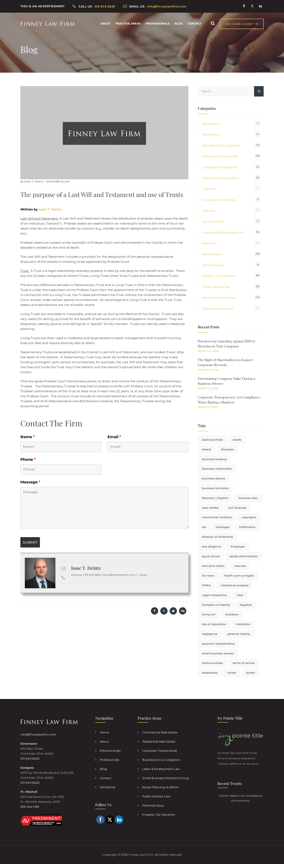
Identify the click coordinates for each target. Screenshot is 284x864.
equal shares (211, 556)
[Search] (213, 23)
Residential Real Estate (218, 297)
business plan (248, 498)
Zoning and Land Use (217, 308)
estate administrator (244, 556)
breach (206, 449)
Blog (179, 23)
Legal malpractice (214, 595)
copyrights (249, 517)
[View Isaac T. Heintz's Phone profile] (63, 577)
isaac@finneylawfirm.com (119, 574)
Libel (239, 595)
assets (237, 439)
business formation (215, 488)
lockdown (232, 614)
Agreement (210, 124)
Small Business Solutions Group (165, 778)
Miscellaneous (212, 254)
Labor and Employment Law (222, 232)
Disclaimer (108, 787)
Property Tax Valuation (218, 276)
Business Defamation (217, 468)
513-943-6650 (30, 758)
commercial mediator (217, 517)
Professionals (158, 23)
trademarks (210, 672)
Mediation (209, 243)
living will (208, 614)
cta (204, 527)
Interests (208, 211)
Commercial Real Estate (219, 156)
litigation (246, 604)
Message (30, 482)
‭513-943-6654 (92, 574)
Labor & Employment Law (161, 769)
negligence (209, 633)
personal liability (238, 633)
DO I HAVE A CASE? (239, 24)
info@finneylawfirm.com (38, 734)
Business (227, 449)
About (105, 23)
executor (240, 565)
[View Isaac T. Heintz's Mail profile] (63, 568)
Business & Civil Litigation (221, 145)
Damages (222, 527)
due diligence (211, 546)
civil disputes (237, 507)
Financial (208, 189)
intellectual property (235, 585)
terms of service (244, 663)
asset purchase (212, 439)
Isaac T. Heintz (33, 181)
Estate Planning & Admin (220, 178)
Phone (28, 459)
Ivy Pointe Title (213, 222)
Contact (194, 23)
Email (114, 437)
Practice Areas (128, 23)
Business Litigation (215, 498)
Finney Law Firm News (218, 200)
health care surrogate (239, 575)
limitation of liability (216, 604)
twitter (250, 672)
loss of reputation (214, 624)
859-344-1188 (29, 807)
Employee (238, 546)
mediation (243, 624)
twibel (231, 672)
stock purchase (212, 663)
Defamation (247, 527)
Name (27, 437)
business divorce (213, 478)
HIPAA (206, 585)
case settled (210, 507)
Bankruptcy (210, 134)
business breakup (214, 459)
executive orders (213, 565)
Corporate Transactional (219, 167)
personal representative (218, 643)
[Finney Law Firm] (47, 23)
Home (104, 732)
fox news (208, 575)
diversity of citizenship (217, 536)
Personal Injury (213, 265)
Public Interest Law (216, 287)
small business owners (218, 653)
